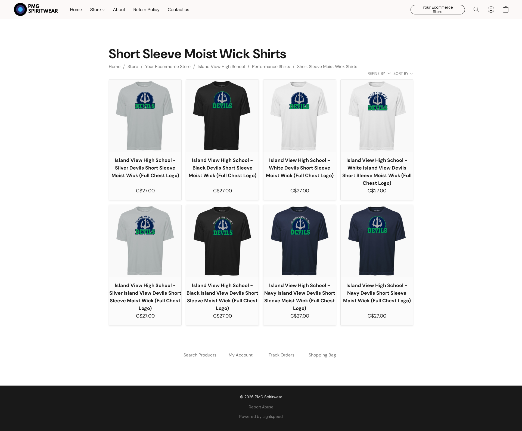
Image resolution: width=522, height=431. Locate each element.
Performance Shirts (271, 66)
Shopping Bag (322, 355)
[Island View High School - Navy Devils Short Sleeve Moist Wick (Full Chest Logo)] (377, 241)
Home (76, 9)
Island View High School (221, 66)
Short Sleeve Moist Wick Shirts (327, 66)
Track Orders (281, 355)
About (119, 9)
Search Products (200, 355)
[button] (36, 9)
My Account (241, 355)
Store (96, 9)
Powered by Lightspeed (261, 416)
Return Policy (146, 9)
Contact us (178, 9)
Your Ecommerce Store (168, 66)
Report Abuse (261, 407)
